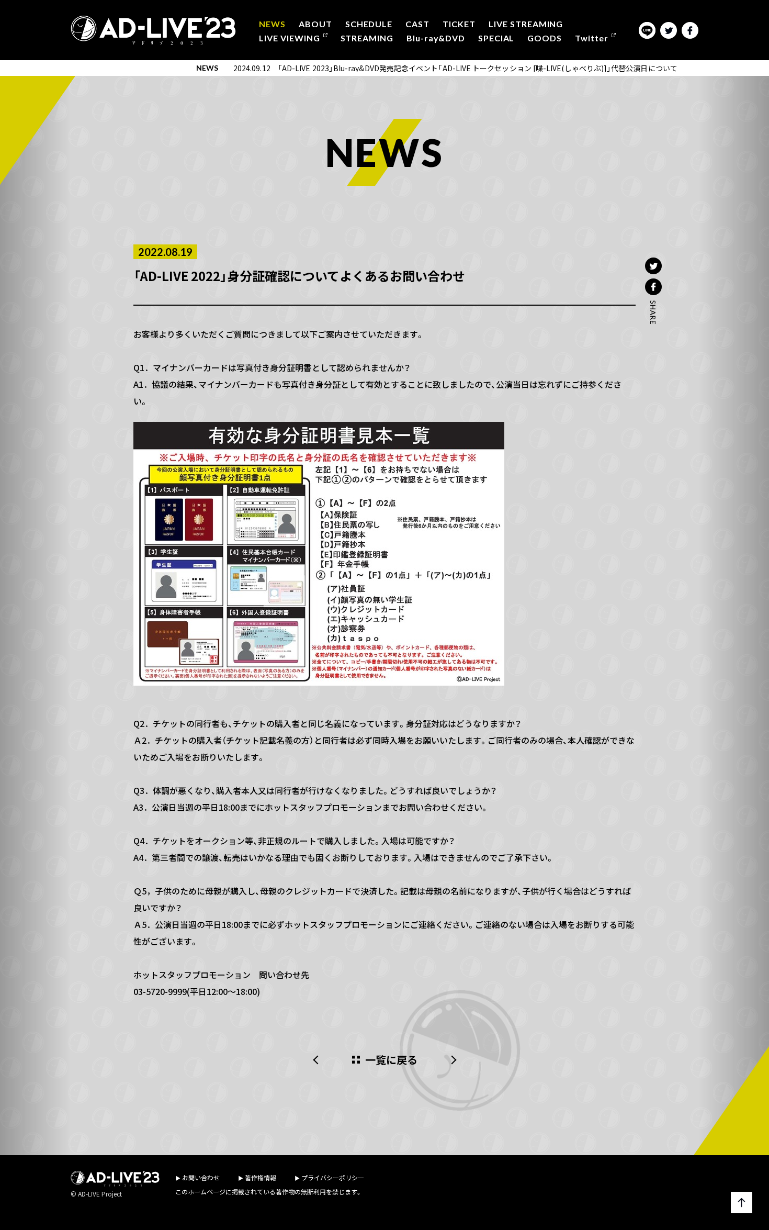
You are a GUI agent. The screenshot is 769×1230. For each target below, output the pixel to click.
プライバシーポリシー (332, 1177)
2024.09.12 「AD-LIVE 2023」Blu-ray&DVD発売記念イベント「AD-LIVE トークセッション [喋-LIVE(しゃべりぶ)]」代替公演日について (455, 68)
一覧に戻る (391, 1059)
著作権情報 (260, 1177)
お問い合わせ (201, 1177)
